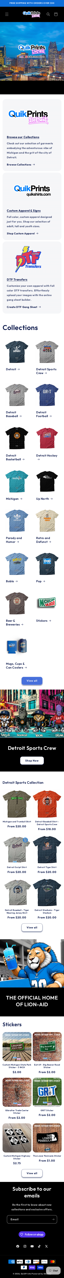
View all (32, 680)
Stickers (42, 620)
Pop (39, 581)
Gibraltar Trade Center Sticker (17, 1111)
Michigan (12, 498)
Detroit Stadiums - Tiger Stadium (47, 911)
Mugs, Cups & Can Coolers (15, 665)
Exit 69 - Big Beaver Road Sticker (47, 1066)
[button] (7, 14)
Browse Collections (19, 164)
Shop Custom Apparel (21, 233)
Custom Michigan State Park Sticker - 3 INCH (17, 1066)
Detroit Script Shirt (17, 867)
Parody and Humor (14, 540)
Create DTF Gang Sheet (22, 307)
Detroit (11, 369)
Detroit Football (42, 414)
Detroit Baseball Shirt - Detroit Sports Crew (47, 823)
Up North (42, 498)
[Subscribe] (53, 1219)
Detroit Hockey (46, 455)
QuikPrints (26, 1273)
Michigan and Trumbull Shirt (17, 821)
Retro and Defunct (43, 540)
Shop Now (32, 760)
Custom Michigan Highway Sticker (17, 1157)
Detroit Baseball (12, 414)
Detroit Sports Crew (46, 371)
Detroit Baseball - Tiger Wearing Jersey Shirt (17, 911)
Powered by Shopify (41, 1273)
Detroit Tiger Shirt (47, 867)
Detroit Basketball (13, 457)
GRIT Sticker (47, 1110)
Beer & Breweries (13, 622)
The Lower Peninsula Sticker (47, 1156)
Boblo (10, 581)
